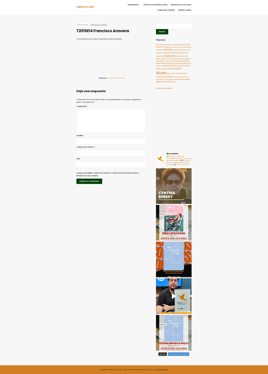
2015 (92, 25)
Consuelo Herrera (186, 47)
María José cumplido (179, 66)
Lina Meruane (169, 63)
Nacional (97, 25)
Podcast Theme (162, 370)
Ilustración (170, 55)
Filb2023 (167, 52)
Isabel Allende (180, 56)
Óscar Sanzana (171, 81)
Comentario (82, 106)
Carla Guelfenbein (167, 47)
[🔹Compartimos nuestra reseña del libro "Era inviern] (174, 296)
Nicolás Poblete (165, 69)
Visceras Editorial (179, 79)
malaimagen (167, 66)
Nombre (80, 135)
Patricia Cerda (171, 73)
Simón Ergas (160, 79)
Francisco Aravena (113, 78)
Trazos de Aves (168, 79)
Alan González (160, 44)
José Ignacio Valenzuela (174, 58)
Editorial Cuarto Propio (178, 50)
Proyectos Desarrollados (156, 5)
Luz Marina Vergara (180, 63)
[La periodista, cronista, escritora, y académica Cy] (174, 186)
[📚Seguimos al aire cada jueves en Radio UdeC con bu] (174, 333)
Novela (122, 78)
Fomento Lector (177, 52)
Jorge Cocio (164, 58)
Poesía (170, 76)
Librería (186, 61)
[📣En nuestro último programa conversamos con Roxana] (174, 259)
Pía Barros (176, 77)
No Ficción (176, 68)
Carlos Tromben (177, 47)
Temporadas (133, 5)
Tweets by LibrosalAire (164, 88)
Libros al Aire (85, 7)
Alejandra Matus (169, 44)
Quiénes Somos (184, 10)
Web (78, 159)
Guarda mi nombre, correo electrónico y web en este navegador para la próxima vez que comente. (107, 174)
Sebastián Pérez (184, 77)
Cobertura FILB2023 (166, 10)
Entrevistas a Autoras (181, 5)
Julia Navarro (185, 58)
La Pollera (167, 61)
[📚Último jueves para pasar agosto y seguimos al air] (174, 223)
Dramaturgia (159, 50)
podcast (104, 25)
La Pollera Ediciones (177, 61)
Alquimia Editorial (179, 44)
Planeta (164, 77)
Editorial (167, 49)
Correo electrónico (85, 147)
